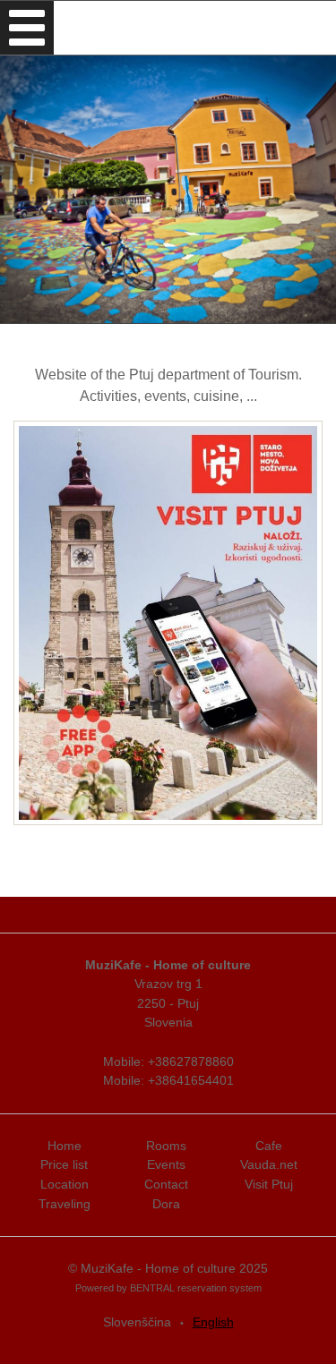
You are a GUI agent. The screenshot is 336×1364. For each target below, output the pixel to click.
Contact (166, 1184)
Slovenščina (137, 1322)
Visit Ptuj (269, 1184)
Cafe (268, 1145)
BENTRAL (152, 1288)
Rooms (166, 1145)
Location (64, 1184)
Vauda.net (268, 1164)
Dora (166, 1204)
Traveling (64, 1204)
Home (64, 1145)
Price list (64, 1164)
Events (166, 1164)
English (213, 1322)
